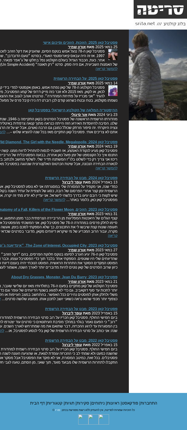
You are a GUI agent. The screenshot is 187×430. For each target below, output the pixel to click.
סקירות (83, 403)
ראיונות (114, 403)
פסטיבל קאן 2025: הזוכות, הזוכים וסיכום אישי (80, 43)
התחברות (148, 403)
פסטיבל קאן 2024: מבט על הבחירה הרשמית (81, 178)
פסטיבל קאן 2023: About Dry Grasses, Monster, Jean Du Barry (64, 277)
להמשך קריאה (106, 69)
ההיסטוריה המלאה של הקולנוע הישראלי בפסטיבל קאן (72, 110)
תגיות (70, 403)
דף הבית (38, 403)
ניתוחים (98, 403)
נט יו (57, 410)
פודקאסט (130, 403)
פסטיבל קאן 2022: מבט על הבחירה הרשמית (81, 340)
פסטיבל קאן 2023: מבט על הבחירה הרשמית (81, 309)
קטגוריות (55, 403)
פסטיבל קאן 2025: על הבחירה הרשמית (85, 78)
